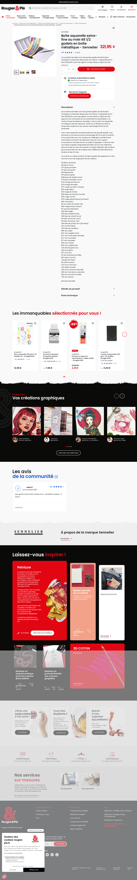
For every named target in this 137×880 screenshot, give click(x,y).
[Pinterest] (47, 854)
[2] (67, 52)
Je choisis (22, 732)
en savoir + (65, 538)
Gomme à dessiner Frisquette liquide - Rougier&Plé (51, 356)
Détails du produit (70, 288)
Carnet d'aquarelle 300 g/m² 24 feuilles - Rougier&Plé (110, 356)
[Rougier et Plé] (10, 815)
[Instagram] (52, 854)
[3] (69, 52)
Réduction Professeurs (113, 820)
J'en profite (61, 733)
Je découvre (99, 732)
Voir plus (64, 65)
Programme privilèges (79, 811)
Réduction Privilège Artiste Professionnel (114, 815)
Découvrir (105, 636)
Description (67, 107)
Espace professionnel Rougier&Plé (114, 825)
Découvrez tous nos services (26, 796)
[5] (73, 52)
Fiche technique (69, 295)
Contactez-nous (42, 814)
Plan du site (130, 868)
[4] (71, 52)
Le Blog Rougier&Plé (78, 825)
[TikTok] (57, 854)
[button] (121, 8)
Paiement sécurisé (116, 868)
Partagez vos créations (68, 453)
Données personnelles (101, 868)
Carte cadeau (41, 811)
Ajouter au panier (98, 69)
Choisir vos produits (56, 366)
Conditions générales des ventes (81, 868)
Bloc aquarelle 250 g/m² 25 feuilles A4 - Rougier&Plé (25, 355)
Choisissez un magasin (79, 96)
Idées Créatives (76, 829)
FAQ (37, 818)
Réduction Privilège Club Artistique (118, 811)
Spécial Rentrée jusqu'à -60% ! (68, 2)
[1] (66, 52)
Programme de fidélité (79, 822)
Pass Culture (75, 818)
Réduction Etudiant (77, 814)
